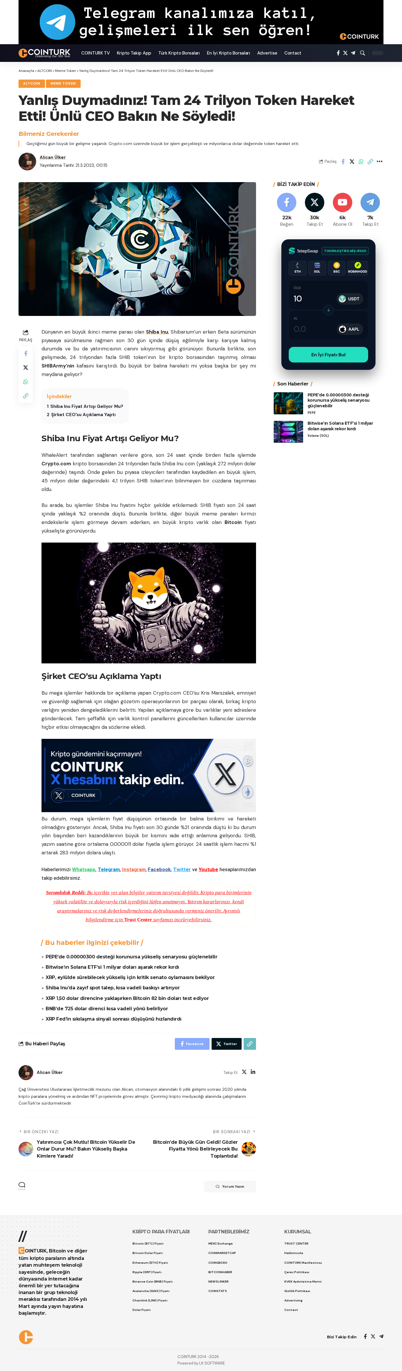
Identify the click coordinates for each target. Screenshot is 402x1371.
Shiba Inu (157, 332)
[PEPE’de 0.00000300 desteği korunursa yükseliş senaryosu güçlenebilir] (288, 403)
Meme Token (65, 70)
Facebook (159, 869)
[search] (363, 53)
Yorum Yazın (233, 1186)
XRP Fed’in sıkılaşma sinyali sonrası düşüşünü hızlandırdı (114, 1019)
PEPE (312, 413)
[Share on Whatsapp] (361, 161)
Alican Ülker (53, 157)
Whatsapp (83, 869)
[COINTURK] (45, 53)
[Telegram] (353, 53)
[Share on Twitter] (352, 161)
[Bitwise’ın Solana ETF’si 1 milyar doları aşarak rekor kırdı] (288, 432)
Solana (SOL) (318, 436)
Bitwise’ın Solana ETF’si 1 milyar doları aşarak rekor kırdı (112, 967)
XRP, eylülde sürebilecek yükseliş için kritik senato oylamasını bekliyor (130, 977)
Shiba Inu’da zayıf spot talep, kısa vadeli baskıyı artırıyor (113, 988)
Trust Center (138, 919)
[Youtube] (342, 210)
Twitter (182, 869)
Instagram (134, 869)
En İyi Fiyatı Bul (328, 355)
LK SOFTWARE (212, 1363)
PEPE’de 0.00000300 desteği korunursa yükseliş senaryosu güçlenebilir (131, 957)
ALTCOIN (44, 70)
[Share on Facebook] (343, 161)
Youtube (208, 869)
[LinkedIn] (253, 1073)
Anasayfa (26, 70)
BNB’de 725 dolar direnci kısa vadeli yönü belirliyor (107, 1008)
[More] (379, 161)
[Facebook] (338, 53)
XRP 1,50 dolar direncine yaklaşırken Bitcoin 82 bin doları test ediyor (127, 998)
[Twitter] (345, 53)
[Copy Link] (370, 161)
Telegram (109, 869)
